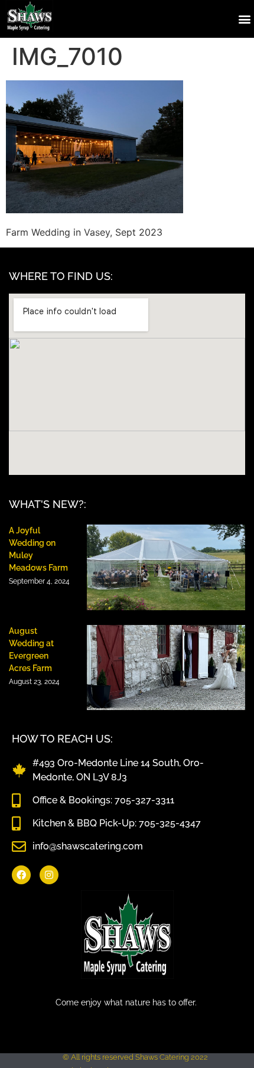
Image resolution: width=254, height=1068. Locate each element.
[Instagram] (49, 874)
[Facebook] (21, 874)
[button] (244, 18)
